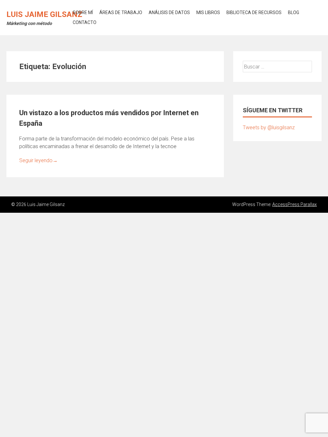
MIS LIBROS (208, 12)
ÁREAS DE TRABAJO (120, 12)
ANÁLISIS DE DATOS (169, 12)
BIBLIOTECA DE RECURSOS (254, 12)
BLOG (293, 12)
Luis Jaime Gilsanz (44, 14)
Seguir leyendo (38, 160)
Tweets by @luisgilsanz (269, 127)
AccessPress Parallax (294, 204)
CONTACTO (84, 22)
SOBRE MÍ (83, 12)
